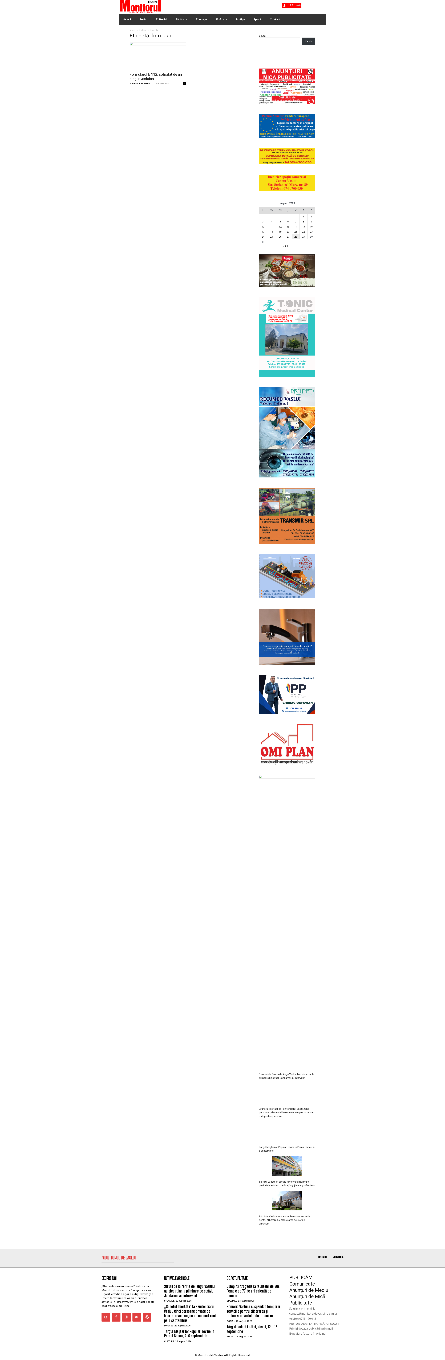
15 (303, 226)
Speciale (169, 1300)
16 (311, 226)
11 (271, 226)
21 (295, 231)
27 (288, 236)
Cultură (169, 1341)
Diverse (168, 1325)
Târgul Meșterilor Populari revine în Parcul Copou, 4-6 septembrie (287, 1149)
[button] (311, 5)
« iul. (285, 246)
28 (295, 236)
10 (263, 226)
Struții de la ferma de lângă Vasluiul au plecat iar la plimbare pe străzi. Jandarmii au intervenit (286, 1076)
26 (280, 236)
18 (271, 231)
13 (288, 226)
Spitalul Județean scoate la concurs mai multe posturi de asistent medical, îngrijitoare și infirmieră (287, 1183)
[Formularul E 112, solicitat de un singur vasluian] (158, 56)
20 (288, 231)
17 (263, 231)
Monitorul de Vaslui (140, 83)
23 (311, 231)
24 (263, 236)
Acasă (133, 30)
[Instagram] (126, 1317)
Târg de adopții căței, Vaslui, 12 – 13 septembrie (252, 1329)
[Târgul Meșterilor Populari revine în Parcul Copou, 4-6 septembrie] (287, 1132)
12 (280, 226)
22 (303, 231)
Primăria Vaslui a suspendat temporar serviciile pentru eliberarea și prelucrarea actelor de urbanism (284, 1220)
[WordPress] (147, 1317)
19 (280, 231)
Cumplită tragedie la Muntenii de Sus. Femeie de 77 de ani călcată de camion (254, 1291)
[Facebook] (116, 1317)
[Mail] (136, 1317)
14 (295, 226)
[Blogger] (106, 1317)
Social (231, 1321)
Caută (262, 35)
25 (271, 236)
